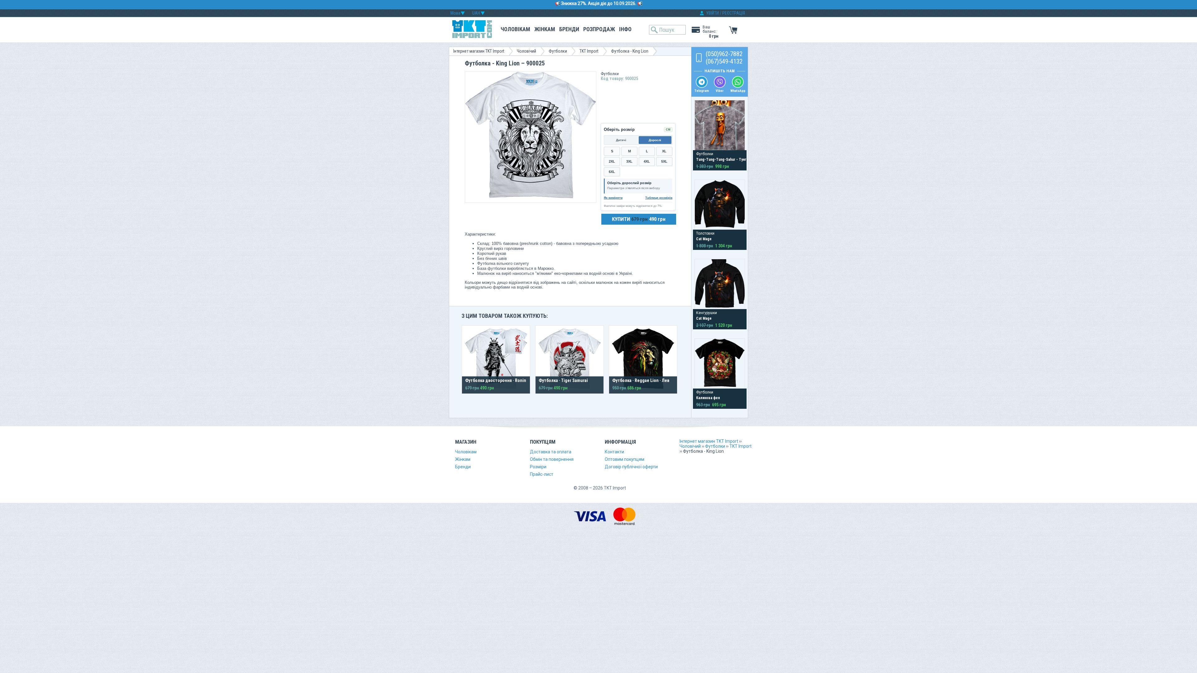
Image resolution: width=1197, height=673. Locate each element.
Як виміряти (613, 197)
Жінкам (544, 29)
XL (664, 151)
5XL (664, 161)
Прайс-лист (541, 474)
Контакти (614, 451)
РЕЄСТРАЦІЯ (733, 13)
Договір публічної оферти (631, 466)
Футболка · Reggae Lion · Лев (640, 380)
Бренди (569, 29)
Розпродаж (599, 29)
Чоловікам (515, 29)
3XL (629, 161)
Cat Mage (704, 239)
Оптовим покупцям (624, 459)
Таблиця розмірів (658, 197)
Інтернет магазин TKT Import (478, 51)
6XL (612, 172)
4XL (647, 161)
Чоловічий (526, 51)
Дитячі (621, 140)
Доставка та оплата (550, 451)
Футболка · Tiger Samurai (563, 380)
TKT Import (588, 51)
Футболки (558, 51)
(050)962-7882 (724, 54)
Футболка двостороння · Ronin (495, 380)
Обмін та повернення (552, 459)
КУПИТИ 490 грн (639, 219)
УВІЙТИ (712, 13)
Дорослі (655, 140)
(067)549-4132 (724, 61)
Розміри (538, 466)
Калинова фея (708, 398)
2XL (612, 161)
